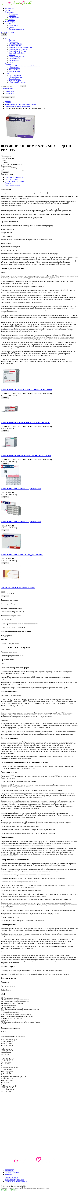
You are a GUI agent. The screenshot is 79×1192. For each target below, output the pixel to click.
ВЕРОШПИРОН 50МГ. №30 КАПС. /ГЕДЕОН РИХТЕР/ (22, 555)
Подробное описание (12, 185)
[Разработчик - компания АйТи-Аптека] (9, 1190)
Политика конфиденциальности (16, 1181)
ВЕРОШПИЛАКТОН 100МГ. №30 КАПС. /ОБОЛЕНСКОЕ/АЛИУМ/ (26, 390)
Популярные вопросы (16, 29)
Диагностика (13, 42)
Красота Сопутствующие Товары (20, 47)
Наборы (12, 55)
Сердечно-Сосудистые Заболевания (17, 106)
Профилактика (14, 60)
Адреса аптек (9, 8)
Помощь (8, 23)
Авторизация (9, 93)
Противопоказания (11, 179)
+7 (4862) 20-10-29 (7, 32)
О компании (9, 12)
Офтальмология (14, 58)
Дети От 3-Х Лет (15, 75)
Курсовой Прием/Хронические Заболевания (24, 66)
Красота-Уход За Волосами (18, 49)
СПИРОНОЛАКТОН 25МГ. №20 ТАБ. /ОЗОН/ (18, 588)
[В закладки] (1, 155)
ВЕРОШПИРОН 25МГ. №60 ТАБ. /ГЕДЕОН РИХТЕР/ (21, 522)
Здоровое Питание (15, 44)
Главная (7, 101)
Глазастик (11, 20)
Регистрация (9, 92)
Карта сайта (9, 1174)
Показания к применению (14, 177)
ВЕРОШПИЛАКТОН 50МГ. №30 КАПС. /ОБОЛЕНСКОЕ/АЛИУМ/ (26, 456)
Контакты (12, 16)
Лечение (8, 64)
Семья (7, 73)
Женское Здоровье (15, 77)
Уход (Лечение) (14, 69)
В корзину (5, 172)
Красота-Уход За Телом (17, 53)
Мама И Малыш (14, 79)
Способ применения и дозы (14, 181)
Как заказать (13, 25)
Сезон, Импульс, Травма (17, 82)
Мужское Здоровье (15, 81)
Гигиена (12, 40)
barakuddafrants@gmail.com (14, 1180)
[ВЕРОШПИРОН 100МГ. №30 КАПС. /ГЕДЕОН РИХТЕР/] (20, 141)
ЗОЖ (6, 38)
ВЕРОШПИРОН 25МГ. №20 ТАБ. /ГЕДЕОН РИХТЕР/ (21, 489)
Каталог (4, 34)
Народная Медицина (16, 57)
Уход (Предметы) (15, 71)
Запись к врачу (10, 21)
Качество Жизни (15, 45)
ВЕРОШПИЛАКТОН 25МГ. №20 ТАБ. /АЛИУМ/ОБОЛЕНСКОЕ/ (25, 423)
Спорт (11, 62)
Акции (7, 10)
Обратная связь (14, 17)
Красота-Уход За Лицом (17, 51)
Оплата (11, 27)
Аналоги (8, 183)
